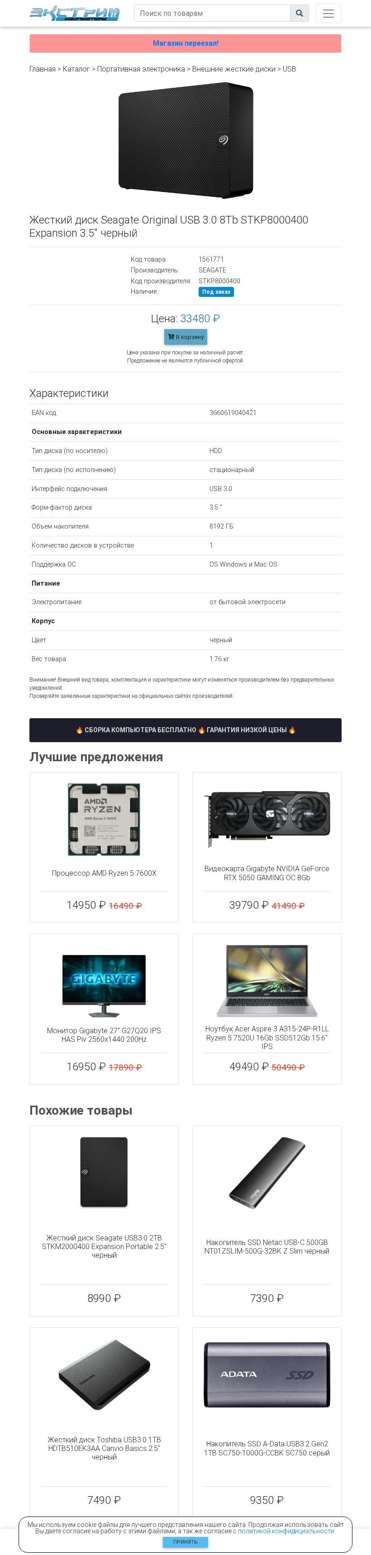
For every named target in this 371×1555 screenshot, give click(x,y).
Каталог (76, 69)
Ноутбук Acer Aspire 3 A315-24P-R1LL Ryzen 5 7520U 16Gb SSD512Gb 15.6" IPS (267, 1037)
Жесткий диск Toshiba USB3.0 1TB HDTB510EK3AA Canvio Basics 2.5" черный (104, 1448)
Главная (42, 69)
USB (289, 69)
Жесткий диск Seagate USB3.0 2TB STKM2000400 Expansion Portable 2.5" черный (104, 1246)
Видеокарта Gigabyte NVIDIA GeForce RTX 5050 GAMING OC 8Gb (267, 873)
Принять (185, 1542)
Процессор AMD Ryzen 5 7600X (104, 873)
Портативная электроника (141, 69)
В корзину (189, 337)
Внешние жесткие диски (234, 69)
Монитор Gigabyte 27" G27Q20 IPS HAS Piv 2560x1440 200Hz (104, 1035)
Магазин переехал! (186, 43)
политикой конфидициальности (286, 1531)
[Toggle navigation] (328, 13)
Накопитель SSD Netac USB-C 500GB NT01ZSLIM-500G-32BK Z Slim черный (267, 1246)
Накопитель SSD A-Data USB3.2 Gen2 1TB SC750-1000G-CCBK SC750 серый (267, 1448)
